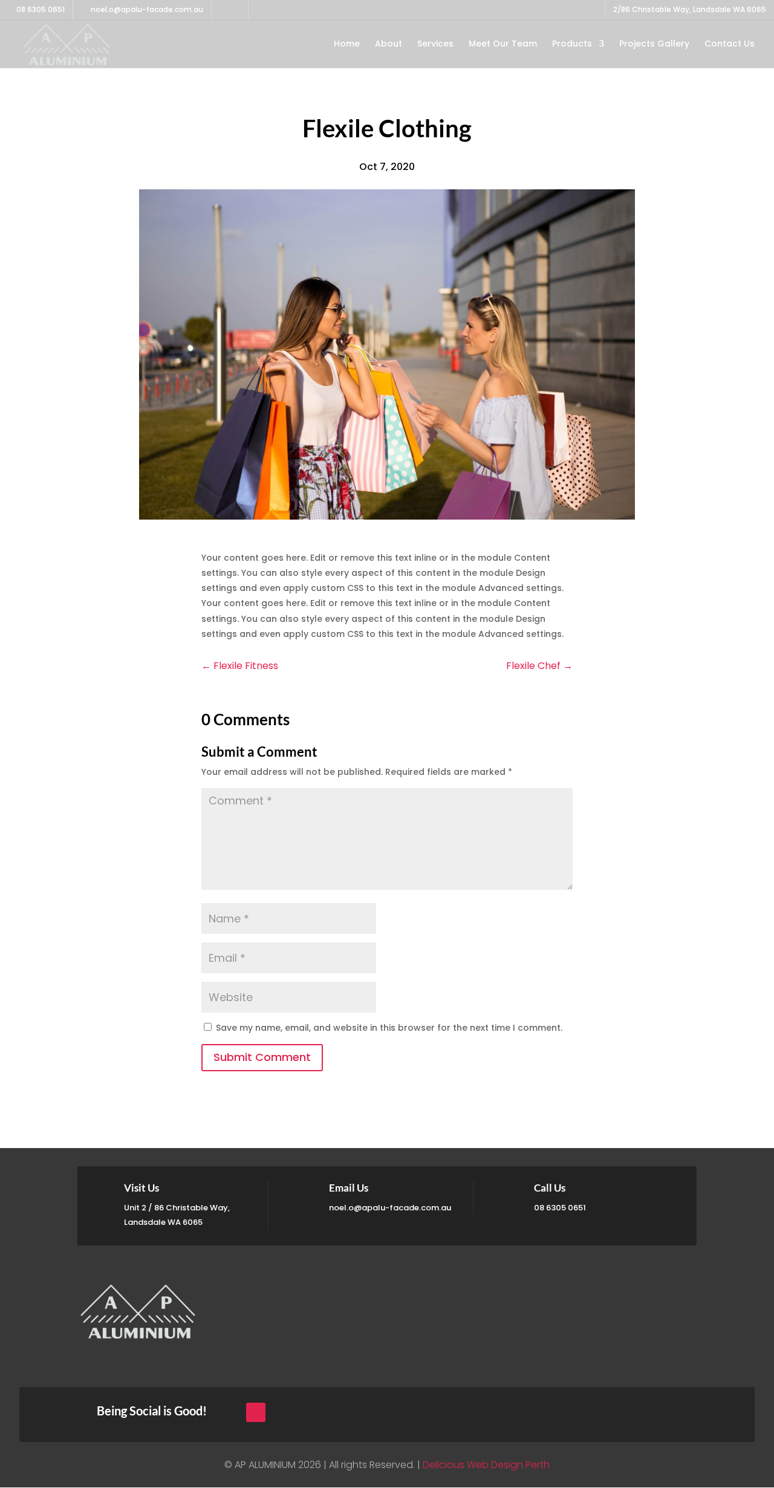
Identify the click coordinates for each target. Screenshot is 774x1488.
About (388, 44)
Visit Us (141, 1187)
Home (347, 44)
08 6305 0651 (40, 9)
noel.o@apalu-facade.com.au (390, 1207)
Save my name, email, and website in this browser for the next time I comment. (389, 1028)
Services (435, 44)
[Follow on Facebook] (255, 1412)
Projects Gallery (654, 44)
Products (572, 44)
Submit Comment (262, 1057)
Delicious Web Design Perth (486, 1465)
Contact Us (729, 44)
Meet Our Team (503, 44)
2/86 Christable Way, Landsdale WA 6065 (689, 10)
